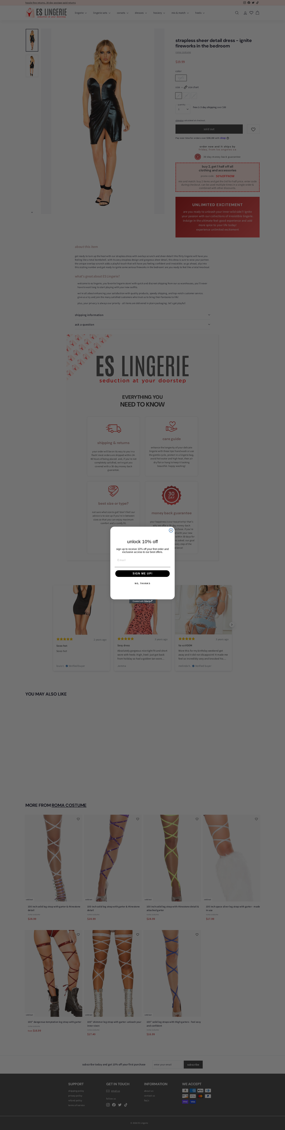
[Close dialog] (171, 530)
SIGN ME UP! (143, 573)
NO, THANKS (142, 583)
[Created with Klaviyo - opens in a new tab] (142, 601)
